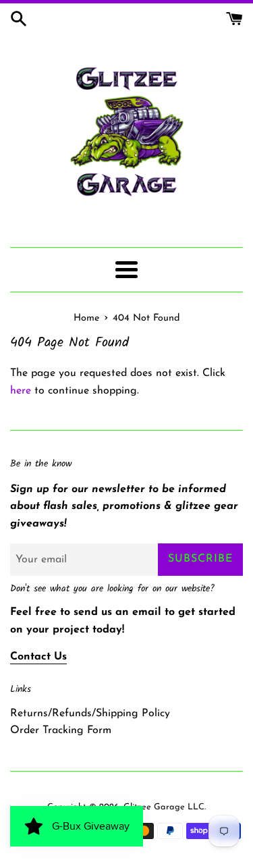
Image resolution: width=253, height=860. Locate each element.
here (20, 390)
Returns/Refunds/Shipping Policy (90, 713)
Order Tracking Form (60, 730)
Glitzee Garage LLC (163, 807)
